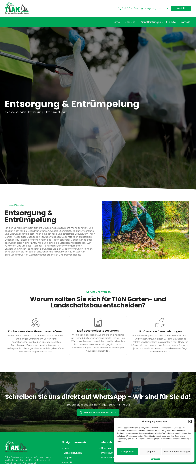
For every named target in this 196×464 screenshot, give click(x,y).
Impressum (155, 458)
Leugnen (150, 451)
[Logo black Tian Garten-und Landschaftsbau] (16, 446)
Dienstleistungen (151, 22)
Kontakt (185, 22)
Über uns (130, 22)
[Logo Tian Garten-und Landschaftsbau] (17, 8)
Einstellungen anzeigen (177, 451)
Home (116, 22)
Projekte (171, 22)
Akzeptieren (127, 451)
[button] (189, 421)
